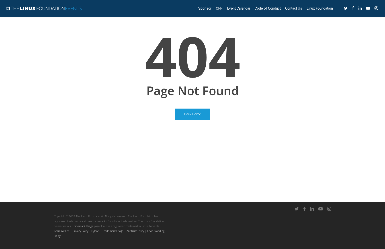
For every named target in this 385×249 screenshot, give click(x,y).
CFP (219, 8)
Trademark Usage (82, 226)
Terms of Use (62, 231)
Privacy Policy (80, 231)
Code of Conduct (268, 8)
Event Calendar (238, 8)
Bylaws (95, 231)
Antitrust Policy (135, 231)
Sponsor (204, 8)
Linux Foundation (320, 8)
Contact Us (293, 8)
